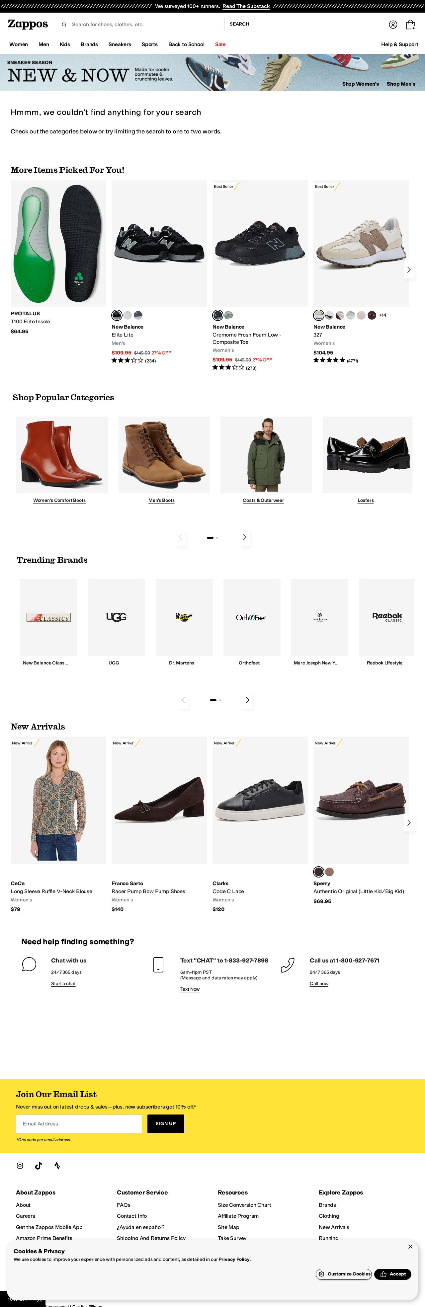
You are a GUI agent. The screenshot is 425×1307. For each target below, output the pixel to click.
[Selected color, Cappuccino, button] (318, 872)
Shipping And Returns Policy (151, 1238)
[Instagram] (20, 1165)
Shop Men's (401, 84)
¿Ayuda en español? (141, 1227)
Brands (327, 1205)
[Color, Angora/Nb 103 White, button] (350, 315)
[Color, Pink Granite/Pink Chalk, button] (361, 315)
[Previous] (180, 537)
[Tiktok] (38, 1165)
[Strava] (57, 1165)
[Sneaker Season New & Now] (212, 72)
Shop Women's (360, 84)
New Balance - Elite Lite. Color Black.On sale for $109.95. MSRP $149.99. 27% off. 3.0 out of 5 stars (159, 272)
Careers (25, 1216)
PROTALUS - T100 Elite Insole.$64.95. (58, 257)
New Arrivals (334, 1227)
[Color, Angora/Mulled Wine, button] (340, 315)
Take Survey (232, 1238)
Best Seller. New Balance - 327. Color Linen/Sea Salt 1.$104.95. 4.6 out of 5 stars (361, 272)
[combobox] (140, 24)
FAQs (123, 1205)
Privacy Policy (233, 1259)
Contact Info (132, 1216)
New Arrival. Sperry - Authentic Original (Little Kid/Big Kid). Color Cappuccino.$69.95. (361, 820)
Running (329, 1238)
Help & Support (399, 44)
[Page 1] (210, 538)
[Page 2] (217, 538)
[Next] (409, 269)
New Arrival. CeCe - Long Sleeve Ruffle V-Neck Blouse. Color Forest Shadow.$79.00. (58, 824)
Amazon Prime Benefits (44, 1238)
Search (239, 24)
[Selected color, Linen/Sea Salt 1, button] (318, 315)
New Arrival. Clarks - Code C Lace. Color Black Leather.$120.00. (260, 824)
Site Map (228, 1227)
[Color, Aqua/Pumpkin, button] (228, 315)
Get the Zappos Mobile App (49, 1227)
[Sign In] (393, 24)
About (23, 1205)
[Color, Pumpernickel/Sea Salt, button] (372, 315)
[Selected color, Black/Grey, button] (217, 315)
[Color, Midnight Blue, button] (329, 872)
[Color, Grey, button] (138, 315)
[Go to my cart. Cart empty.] (410, 24)
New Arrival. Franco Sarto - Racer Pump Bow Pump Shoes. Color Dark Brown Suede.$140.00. (159, 824)
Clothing (329, 1216)
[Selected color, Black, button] (117, 315)
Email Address (40, 1123)
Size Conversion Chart (244, 1205)
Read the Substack (246, 6)
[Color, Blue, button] (127, 315)
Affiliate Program (238, 1216)
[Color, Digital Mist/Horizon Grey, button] (329, 315)
